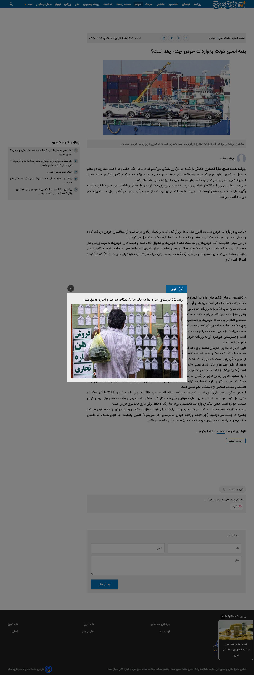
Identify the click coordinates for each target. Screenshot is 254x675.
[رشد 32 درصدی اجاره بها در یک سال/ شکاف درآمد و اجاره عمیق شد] (127, 341)
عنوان (174, 289)
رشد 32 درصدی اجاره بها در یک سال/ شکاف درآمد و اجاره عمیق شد (133, 299)
